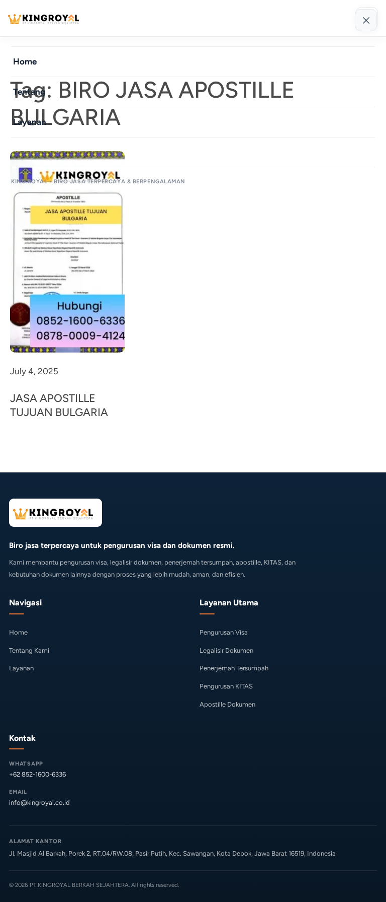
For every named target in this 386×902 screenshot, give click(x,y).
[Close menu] (366, 20)
